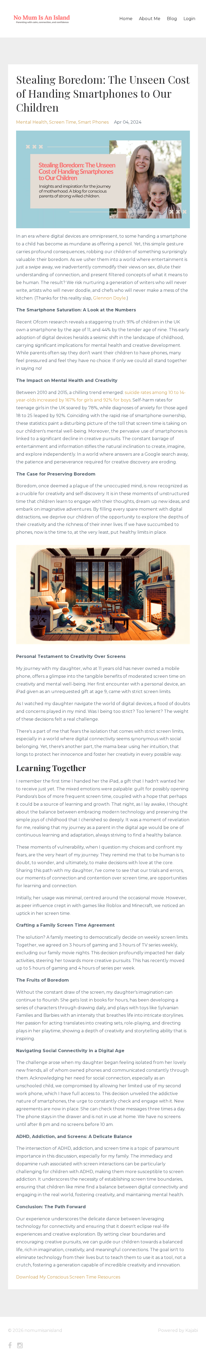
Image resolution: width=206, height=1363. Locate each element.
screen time (62, 122)
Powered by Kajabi (178, 1330)
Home (126, 18)
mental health (31, 122)
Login (189, 18)
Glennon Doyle (109, 298)
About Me (149, 18)
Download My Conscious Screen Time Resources (68, 1277)
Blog (172, 18)
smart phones (93, 122)
